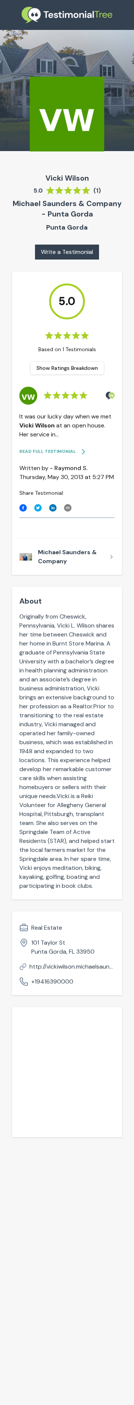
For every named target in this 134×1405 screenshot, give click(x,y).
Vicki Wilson (67, 178)
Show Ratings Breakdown (67, 368)
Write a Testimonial (67, 252)
